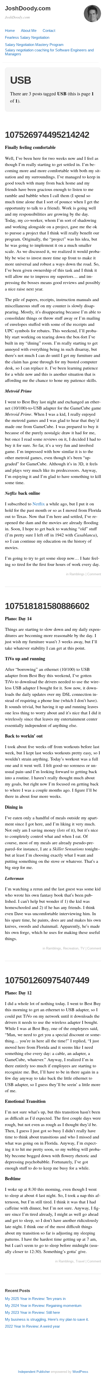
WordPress (80, 1372)
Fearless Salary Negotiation (27, 37)
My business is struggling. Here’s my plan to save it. (47, 1319)
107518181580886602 (47, 606)
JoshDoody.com (28, 8)
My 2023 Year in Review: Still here (32, 1312)
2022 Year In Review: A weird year (32, 1326)
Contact (49, 30)
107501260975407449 (47, 980)
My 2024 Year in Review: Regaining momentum (43, 1305)
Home (10, 30)
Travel (80, 1261)
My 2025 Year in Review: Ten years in (35, 1299)
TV (82, 948)
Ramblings (77, 574)
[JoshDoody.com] (92, 16)
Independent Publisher (34, 1372)
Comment (94, 574)
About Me (28, 30)
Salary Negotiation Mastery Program (34, 44)
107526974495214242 (47, 135)
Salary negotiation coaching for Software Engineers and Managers (49, 52)
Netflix (39, 504)
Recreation (70, 948)
